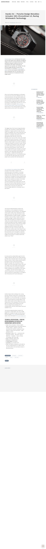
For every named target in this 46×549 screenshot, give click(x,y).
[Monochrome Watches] (5, 1)
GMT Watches (20, 355)
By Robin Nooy (13, 22)
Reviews (11, 357)
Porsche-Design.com (21, 315)
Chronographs (14, 355)
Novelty (7, 357)
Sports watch (16, 357)
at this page (14, 314)
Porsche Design (8, 59)
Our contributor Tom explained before (12, 169)
